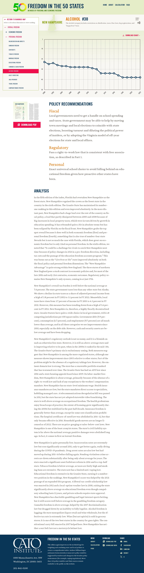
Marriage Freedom (14, 58)
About (111, 5)
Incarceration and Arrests (17, 41)
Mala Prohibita (13, 80)
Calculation (120, 5)
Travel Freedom (13, 84)
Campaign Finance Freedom (16, 88)
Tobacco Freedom (14, 54)
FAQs (128, 5)
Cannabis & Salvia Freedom (16, 67)
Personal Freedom (15, 37)
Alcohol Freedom (13, 71)
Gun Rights (12, 50)
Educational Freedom (15, 63)
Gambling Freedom (14, 46)
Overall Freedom (14, 27)
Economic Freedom (15, 32)
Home (105, 5)
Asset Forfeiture (14, 75)
